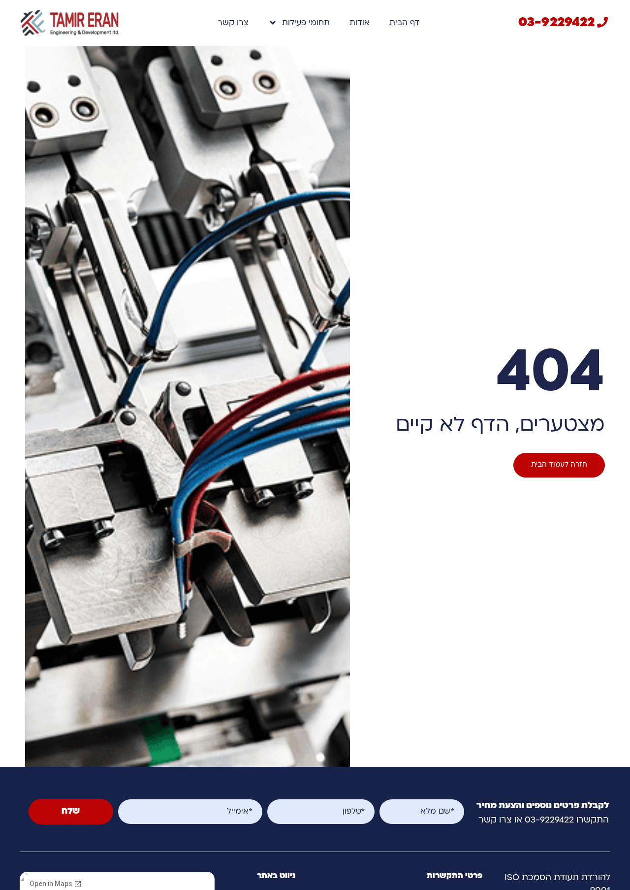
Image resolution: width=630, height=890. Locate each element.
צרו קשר (233, 23)
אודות (359, 23)
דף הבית (404, 23)
